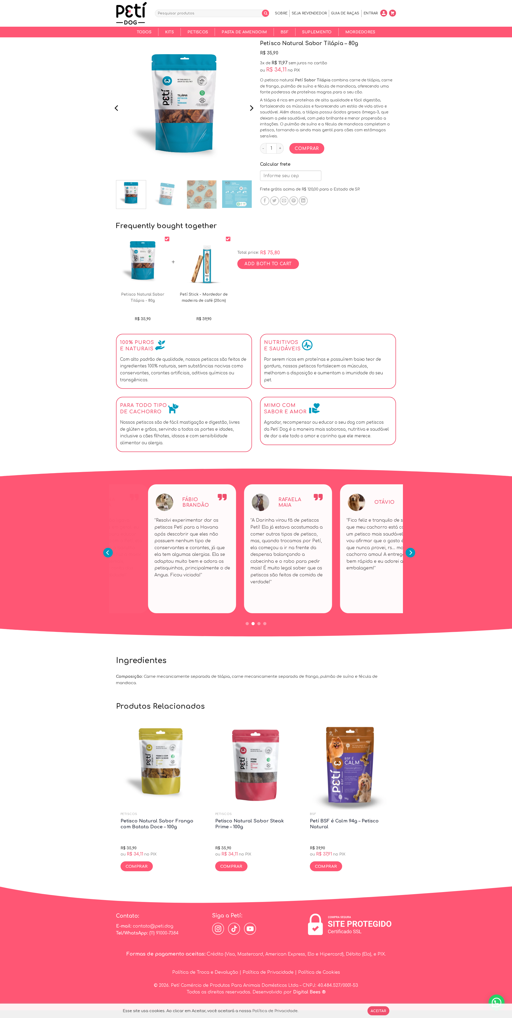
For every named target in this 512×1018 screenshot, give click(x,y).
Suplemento (317, 32)
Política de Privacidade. (275, 1011)
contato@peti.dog (153, 926)
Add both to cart (268, 264)
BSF (285, 32)
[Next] (251, 108)
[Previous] (117, 108)
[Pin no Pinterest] (293, 200)
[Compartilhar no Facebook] (265, 200)
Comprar (307, 148)
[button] (497, 1003)
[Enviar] (265, 13)
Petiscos (197, 32)
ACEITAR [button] (378, 1011)
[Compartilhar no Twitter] (274, 200)
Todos (144, 32)
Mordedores (360, 32)
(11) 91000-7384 (164, 933)
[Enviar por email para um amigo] (284, 200)
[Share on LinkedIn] (303, 200)
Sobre (281, 13)
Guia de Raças (345, 13)
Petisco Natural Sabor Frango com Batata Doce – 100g (157, 823)
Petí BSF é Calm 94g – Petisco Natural (344, 823)
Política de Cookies (319, 972)
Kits (169, 32)
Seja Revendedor (309, 13)
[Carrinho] (393, 13)
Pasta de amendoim (244, 32)
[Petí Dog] (131, 13)
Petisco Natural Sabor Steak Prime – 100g (249, 823)
